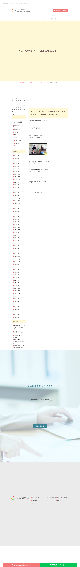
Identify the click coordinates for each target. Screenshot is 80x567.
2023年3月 (16, 248)
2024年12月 (17, 198)
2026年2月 (16, 171)
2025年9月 (16, 182)
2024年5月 (16, 216)
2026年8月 (16, 155)
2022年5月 (16, 275)
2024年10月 (17, 203)
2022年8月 (16, 267)
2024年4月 (16, 219)
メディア (17, 143)
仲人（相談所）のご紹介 (41, 19)
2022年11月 (17, 259)
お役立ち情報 (57, 19)
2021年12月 (17, 288)
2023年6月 (16, 240)
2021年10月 (17, 293)
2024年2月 (16, 222)
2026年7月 (16, 158)
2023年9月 (16, 232)
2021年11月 (17, 290)
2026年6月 (16, 161)
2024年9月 (16, 206)
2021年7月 (16, 301)
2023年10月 (17, 230)
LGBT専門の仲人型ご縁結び (27, 19)
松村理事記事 (17, 129)
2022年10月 (17, 261)
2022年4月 (16, 277)
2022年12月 (17, 256)
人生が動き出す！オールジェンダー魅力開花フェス (19, 327)
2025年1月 (16, 195)
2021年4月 (16, 309)
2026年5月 (16, 163)
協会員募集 (39, 426)
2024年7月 (16, 211)
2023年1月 (16, 253)
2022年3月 (16, 280)
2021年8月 (16, 298)
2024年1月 (16, 224)
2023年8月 (16, 235)
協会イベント (18, 138)
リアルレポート (18, 140)
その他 (16, 146)
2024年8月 (16, 208)
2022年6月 (16, 272)
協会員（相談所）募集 (37, 503)
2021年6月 (16, 304)
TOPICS (16, 132)
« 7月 (13, 114)
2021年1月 (16, 317)
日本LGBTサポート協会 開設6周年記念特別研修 (18, 341)
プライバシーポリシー (49, 503)
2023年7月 (16, 237)
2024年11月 (17, 200)
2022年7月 (16, 269)
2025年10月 (17, 179)
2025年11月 (17, 177)
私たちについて (16, 19)
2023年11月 (17, 227)
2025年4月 (16, 190)
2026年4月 (16, 166)
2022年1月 (16, 285)
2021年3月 (16, 312)
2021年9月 (16, 296)
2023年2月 (16, 251)
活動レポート (65, 19)
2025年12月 (17, 174)
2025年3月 (16, 192)
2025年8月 (16, 184)
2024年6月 (16, 214)
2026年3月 (16, 169)
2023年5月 (16, 243)
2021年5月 (16, 306)
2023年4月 (16, 245)
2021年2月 (16, 314)
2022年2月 (16, 283)
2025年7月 (16, 187)
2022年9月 (16, 264)
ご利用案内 (50, 19)
